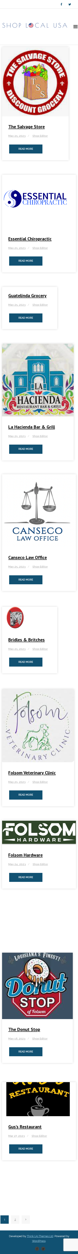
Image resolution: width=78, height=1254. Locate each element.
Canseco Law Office (27, 557)
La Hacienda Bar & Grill (31, 427)
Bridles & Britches (26, 640)
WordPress (39, 1241)
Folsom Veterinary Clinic (32, 773)
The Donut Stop (24, 1029)
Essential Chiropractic (30, 239)
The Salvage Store (26, 126)
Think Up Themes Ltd (40, 1236)
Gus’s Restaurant (25, 1127)
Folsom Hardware (25, 855)
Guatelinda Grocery (27, 295)
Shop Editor (40, 135)
